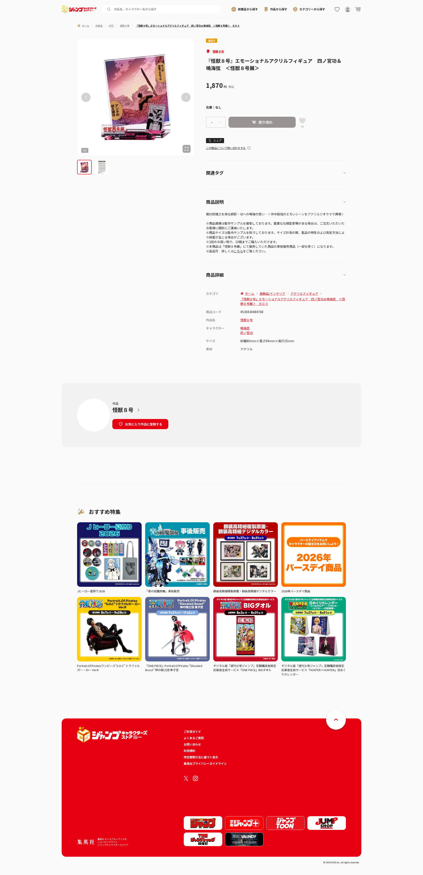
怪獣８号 (218, 51)
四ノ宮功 (246, 332)
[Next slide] (186, 97)
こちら (238, 251)
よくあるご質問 (194, 738)
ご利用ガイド (192, 731)
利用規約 (189, 751)
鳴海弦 (245, 328)
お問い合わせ (192, 744)
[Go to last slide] (86, 97)
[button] (84, 167)
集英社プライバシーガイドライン (205, 763)
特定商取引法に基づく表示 (201, 757)
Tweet (215, 140)
